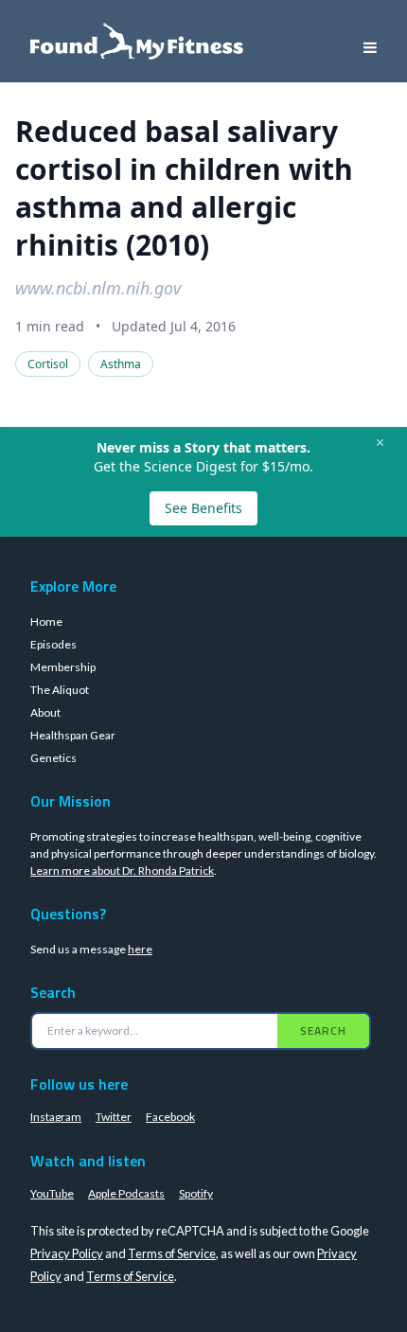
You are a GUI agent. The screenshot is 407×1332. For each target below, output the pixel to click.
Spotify (196, 1193)
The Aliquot (59, 690)
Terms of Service (172, 1253)
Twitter (114, 1117)
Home (46, 621)
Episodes (53, 644)
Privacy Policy (66, 1253)
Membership (63, 667)
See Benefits (203, 508)
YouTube (52, 1193)
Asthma (120, 364)
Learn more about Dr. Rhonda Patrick (122, 870)
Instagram (55, 1117)
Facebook (170, 1117)
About (45, 712)
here (140, 949)
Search (323, 1030)
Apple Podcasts (126, 1193)
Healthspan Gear (72, 735)
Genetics (53, 758)
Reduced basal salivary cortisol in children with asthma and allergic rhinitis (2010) (184, 188)
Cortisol (47, 364)
